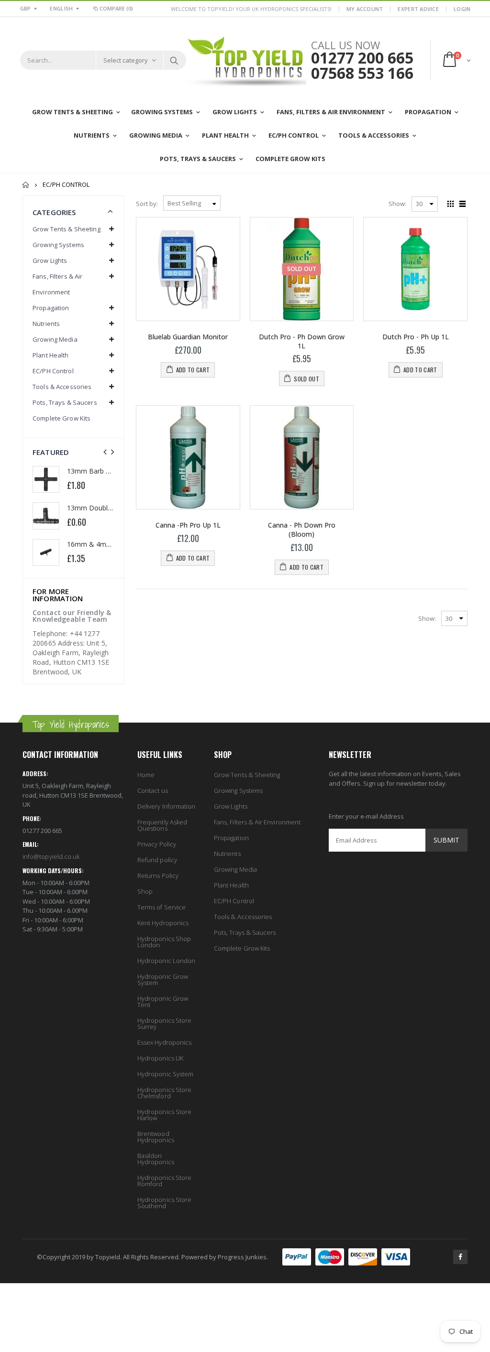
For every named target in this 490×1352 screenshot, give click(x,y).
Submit (446, 839)
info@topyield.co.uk (50, 856)
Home (26, 185)
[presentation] (105, 451)
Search (174, 60)
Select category (125, 60)
